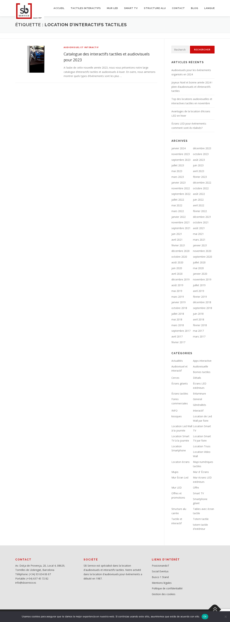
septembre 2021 (180, 228)
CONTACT (178, 8)
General (197, 399)
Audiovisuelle (200, 366)
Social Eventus (160, 571)
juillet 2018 (177, 313)
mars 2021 (199, 239)
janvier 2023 (178, 182)
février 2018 (200, 325)
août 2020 (177, 262)
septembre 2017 (180, 330)
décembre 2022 (202, 182)
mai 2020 (198, 268)
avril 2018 (198, 319)
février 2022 (200, 211)
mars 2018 (177, 325)
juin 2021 (176, 234)
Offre (196, 487)
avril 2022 (198, 205)
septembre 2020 (202, 256)
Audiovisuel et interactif (81, 47)
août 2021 (199, 228)
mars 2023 (177, 177)
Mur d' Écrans (201, 472)
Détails (197, 377)
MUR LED (112, 8)
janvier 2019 (178, 302)
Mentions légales (162, 583)
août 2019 (177, 285)
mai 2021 (198, 234)
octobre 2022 (201, 188)
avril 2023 (198, 171)
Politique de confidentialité (167, 588)
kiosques (176, 416)
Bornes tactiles (201, 372)
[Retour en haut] (214, 609)
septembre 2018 (202, 308)
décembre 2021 (202, 217)
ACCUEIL (59, 8)
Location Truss (201, 446)
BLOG (194, 8)
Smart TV (198, 493)
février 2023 (200, 177)
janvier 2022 (178, 217)
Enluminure (199, 393)
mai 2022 (176, 205)
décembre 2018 (202, 302)
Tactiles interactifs (86, 8)
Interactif (198, 410)
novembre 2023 (180, 154)
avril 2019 (198, 291)
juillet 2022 (177, 199)
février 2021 (178, 245)
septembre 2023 (180, 159)
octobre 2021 (201, 222)
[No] (225, 616)
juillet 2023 (177, 165)
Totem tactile (201, 519)
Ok (205, 616)
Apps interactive (202, 360)
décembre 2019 (180, 279)
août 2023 (199, 159)
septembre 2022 (180, 194)
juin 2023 (198, 165)
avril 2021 (177, 239)
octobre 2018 (179, 308)
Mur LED (176, 487)
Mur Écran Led (179, 477)
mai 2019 (176, 291)
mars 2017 (199, 336)
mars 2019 (177, 296)
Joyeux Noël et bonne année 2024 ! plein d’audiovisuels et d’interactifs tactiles (191, 87)
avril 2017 (177, 336)
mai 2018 (176, 319)
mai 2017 (198, 330)
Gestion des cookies (163, 594)
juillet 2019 (199, 285)
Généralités (199, 405)
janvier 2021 (200, 245)
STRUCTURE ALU (155, 8)
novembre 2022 (180, 188)
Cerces (175, 377)
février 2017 (178, 342)
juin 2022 (198, 199)
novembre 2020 (202, 251)
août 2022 (199, 194)
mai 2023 (176, 171)
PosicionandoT (160, 565)
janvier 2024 (178, 148)
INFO (174, 410)
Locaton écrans (180, 462)
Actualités (177, 360)
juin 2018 (198, 313)
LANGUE (209, 8)
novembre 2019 (202, 279)
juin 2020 (176, 268)
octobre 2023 (201, 154)
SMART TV (131, 8)
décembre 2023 (202, 148)
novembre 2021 (180, 222)
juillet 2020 (199, 262)
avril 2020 (177, 273)
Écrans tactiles (179, 393)
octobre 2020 (179, 256)
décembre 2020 (180, 251)
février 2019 (200, 296)
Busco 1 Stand (160, 577)
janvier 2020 (200, 273)
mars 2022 (177, 211)
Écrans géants (179, 383)
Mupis (174, 472)
